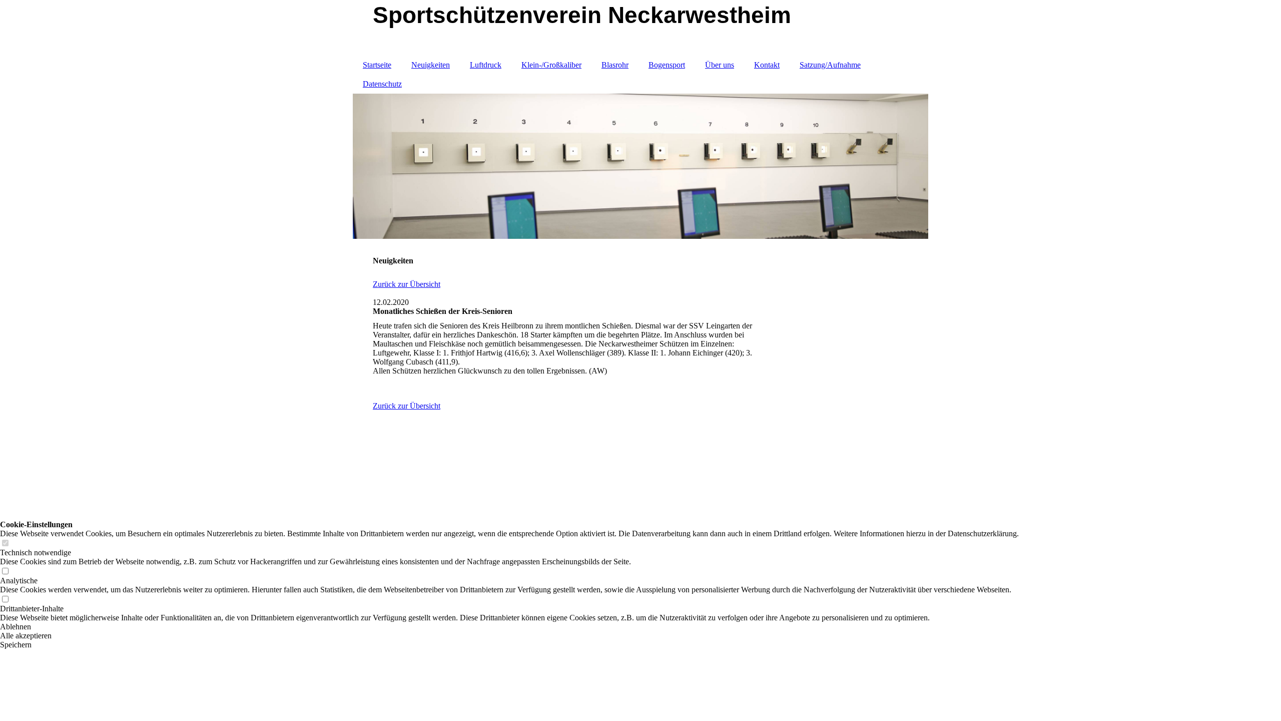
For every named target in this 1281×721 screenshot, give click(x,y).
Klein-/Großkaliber (551, 65)
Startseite (377, 65)
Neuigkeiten (430, 65)
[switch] (5, 543)
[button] (509, 626)
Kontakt (767, 65)
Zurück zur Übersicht (406, 284)
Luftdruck (485, 65)
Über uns (719, 65)
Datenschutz (382, 84)
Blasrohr (614, 65)
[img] (640, 166)
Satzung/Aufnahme (830, 65)
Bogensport (667, 65)
